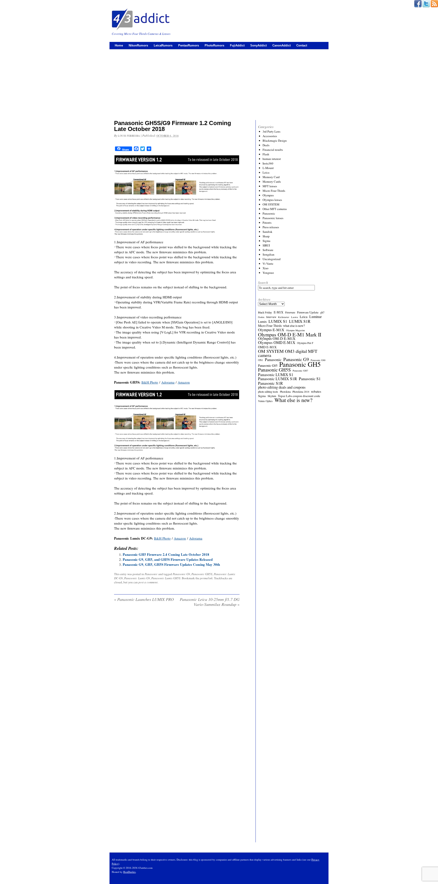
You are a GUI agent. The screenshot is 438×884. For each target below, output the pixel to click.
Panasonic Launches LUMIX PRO (144, 599)
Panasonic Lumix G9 (137, 578)
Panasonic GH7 (300, 370)
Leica (266, 172)
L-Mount (268, 168)
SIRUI (266, 245)
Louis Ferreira (129, 135)
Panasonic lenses (273, 218)
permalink (206, 578)
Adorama (168, 382)
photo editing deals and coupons (281, 387)
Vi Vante (268, 263)
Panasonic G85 (267, 366)
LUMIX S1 (278, 321)
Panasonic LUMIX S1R (277, 379)
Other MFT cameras (275, 209)
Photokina (285, 391)
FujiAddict (237, 45)
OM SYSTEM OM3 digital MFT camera (287, 353)
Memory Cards (272, 181)
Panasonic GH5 (300, 364)
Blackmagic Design (275, 140)
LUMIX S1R (299, 321)
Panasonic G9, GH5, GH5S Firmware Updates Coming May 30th (171, 564)
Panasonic (151, 574)
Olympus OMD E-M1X (276, 343)
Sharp (266, 236)
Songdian (268, 254)
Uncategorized (272, 259)
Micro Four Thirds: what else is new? (281, 326)
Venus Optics (265, 401)
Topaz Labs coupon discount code (299, 396)
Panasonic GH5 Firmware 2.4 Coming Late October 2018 (166, 554)
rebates (316, 391)
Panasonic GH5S (201, 574)
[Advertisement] (219, 83)
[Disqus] (177, 669)
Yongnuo (268, 273)
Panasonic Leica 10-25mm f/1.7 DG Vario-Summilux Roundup (210, 602)
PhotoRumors (214, 45)
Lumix (262, 322)
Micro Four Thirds (274, 191)
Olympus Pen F (305, 343)
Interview (271, 317)
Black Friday (265, 312)
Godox (261, 317)
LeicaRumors (163, 45)
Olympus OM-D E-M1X (276, 338)
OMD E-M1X (267, 347)
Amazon (184, 382)
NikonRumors (138, 45)
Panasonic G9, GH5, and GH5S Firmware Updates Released (168, 559)
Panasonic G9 (181, 574)
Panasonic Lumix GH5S (165, 578)
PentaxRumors (188, 45)
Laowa (294, 317)
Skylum (272, 396)
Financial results (273, 150)
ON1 (260, 360)
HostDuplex (129, 872)
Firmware (290, 312)
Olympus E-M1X (271, 330)
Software (268, 250)
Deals (266, 145)
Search (263, 282)
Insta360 (268, 163)
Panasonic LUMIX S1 (275, 375)
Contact (301, 45)
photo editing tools (268, 391)
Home (119, 45)
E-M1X (278, 312)
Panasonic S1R (270, 383)
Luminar (315, 317)
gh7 (322, 312)
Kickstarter (283, 317)
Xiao (266, 268)
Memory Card (271, 177)
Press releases (271, 227)
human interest (272, 159)
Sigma (266, 241)
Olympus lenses (272, 200)
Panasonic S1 (310, 379)
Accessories (270, 136)
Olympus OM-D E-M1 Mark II (289, 334)
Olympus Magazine (295, 330)
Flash (266, 154)
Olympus (268, 195)
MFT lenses (270, 186)
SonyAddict (258, 45)
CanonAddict (281, 45)
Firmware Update (307, 312)
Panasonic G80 (318, 360)
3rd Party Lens (271, 131)
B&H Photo (149, 382)
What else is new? (293, 400)
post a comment (148, 582)
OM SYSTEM (271, 204)
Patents (267, 222)
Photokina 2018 (300, 391)
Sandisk (267, 232)
